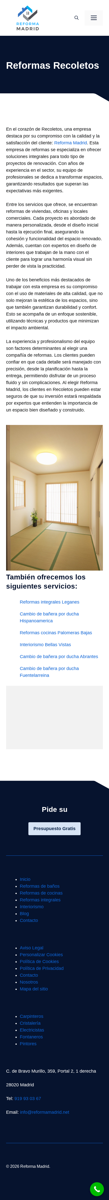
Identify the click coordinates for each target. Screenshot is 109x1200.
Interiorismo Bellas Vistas (45, 644)
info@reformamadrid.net (44, 1112)
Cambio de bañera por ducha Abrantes (59, 656)
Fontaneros (31, 1036)
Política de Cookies (39, 961)
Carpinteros (31, 1016)
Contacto (29, 920)
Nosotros (29, 982)
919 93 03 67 (27, 1098)
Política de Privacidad (42, 968)
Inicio (25, 879)
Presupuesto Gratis (54, 828)
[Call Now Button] (97, 1189)
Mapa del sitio (34, 988)
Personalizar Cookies (41, 954)
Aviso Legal (31, 947)
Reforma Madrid (70, 142)
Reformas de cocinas (41, 893)
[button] (76, 18)
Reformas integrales (40, 899)
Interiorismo (32, 906)
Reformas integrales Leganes (49, 602)
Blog (24, 913)
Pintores (28, 1043)
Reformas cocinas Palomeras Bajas (56, 632)
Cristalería (30, 1023)
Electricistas (32, 1030)
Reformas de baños (40, 886)
